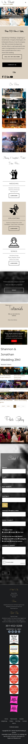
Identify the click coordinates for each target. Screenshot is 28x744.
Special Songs (13, 616)
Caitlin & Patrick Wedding (20, 400)
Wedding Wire (22, 539)
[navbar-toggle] (25, 2)
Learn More (13, 95)
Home (6, 719)
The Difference (14, 595)
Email (4, 477)
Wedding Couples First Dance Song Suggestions (14, 618)
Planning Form (14, 608)
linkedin (12, 631)
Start (3, 406)
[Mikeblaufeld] (8, 2)
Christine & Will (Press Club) (21, 389)
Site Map (17, 721)
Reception (13, 532)
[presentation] (3, 320)
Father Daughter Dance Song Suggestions (14, 620)
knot (19, 631)
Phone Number (6, 486)
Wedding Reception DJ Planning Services (14, 604)
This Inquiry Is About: (7, 529)
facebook (9, 631)
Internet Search (7, 539)
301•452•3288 (14, 625)
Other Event (20, 532)
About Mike (14, 593)
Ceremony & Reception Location (10, 510)
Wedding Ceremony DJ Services (14, 606)
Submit (6, 573)
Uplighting (4, 721)
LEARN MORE (14, 195)
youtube (16, 631)
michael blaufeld (9, 134)
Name (4, 467)
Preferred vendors (14, 727)
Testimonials (13, 719)
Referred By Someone (16, 541)
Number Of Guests (7, 520)
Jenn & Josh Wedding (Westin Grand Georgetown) (19, 377)
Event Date (5, 496)
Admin (14, 723)
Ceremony (6, 532)
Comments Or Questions (8, 545)
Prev (8, 406)
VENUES (14, 290)
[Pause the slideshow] (23, 435)
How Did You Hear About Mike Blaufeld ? (12, 536)
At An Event (6, 541)
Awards (21, 719)
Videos (11, 721)
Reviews (14, 596)
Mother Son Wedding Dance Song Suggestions (14, 621)
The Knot (15, 539)
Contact (24, 721)
